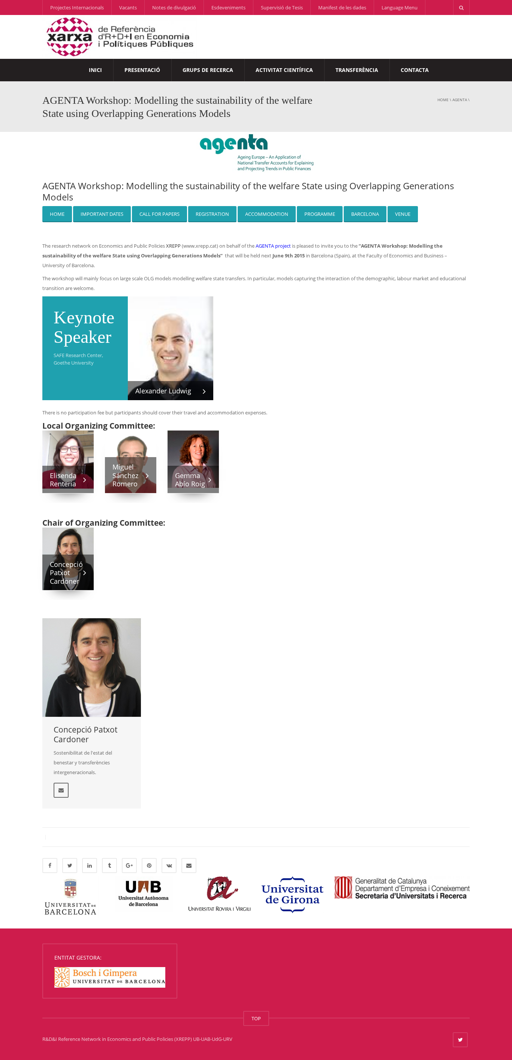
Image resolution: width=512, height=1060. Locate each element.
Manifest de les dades (342, 7)
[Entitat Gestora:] (109, 976)
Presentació (142, 69)
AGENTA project (273, 245)
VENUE (402, 214)
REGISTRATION (212, 214)
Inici (95, 69)
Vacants (128, 7)
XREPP (173, 245)
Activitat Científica (284, 69)
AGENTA (459, 99)
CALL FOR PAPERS (159, 214)
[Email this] (188, 865)
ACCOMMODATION (266, 214)
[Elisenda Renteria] (68, 459)
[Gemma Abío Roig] (193, 458)
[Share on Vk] (169, 865)
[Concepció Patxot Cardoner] (91, 667)
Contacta (415, 69)
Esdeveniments (228, 7)
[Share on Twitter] (69, 865)
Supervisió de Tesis (282, 7)
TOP (256, 1018)
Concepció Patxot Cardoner (85, 734)
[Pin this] (149, 865)
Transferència (356, 69)
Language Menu (400, 7)
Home (443, 99)
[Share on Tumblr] (109, 865)
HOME (57, 214)
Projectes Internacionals (77, 7)
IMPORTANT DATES (102, 214)
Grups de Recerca (208, 69)
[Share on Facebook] (49, 865)
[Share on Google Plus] (129, 865)
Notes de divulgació (174, 7)
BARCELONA (365, 214)
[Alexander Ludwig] (170, 352)
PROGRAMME (319, 214)
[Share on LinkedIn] (89, 865)
